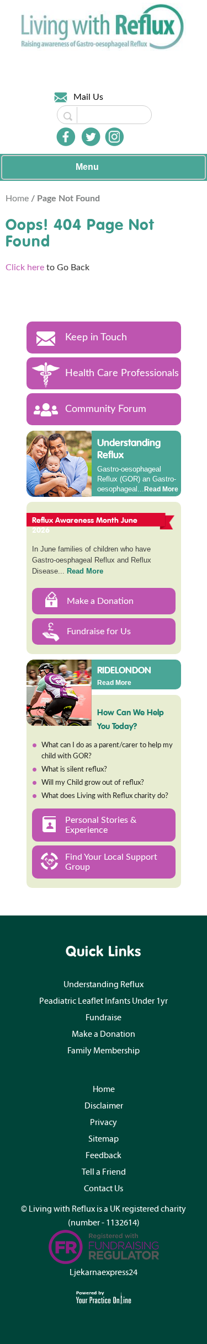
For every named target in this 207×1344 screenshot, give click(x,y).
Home (18, 198)
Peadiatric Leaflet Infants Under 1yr (103, 1001)
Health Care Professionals (122, 373)
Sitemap (103, 1139)
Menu (87, 167)
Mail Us (88, 97)
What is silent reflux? (74, 769)
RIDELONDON (124, 669)
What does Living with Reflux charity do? (104, 796)
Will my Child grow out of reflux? (92, 782)
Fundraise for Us (99, 631)
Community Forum (105, 409)
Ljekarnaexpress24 (103, 1272)
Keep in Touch (96, 337)
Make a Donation (100, 601)
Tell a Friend (104, 1172)
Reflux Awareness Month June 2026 (85, 525)
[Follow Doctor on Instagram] (114, 136)
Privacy (103, 1122)
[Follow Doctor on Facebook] (65, 136)
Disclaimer (103, 1106)
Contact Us (103, 1188)
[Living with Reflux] (104, 26)
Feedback (103, 1155)
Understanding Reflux (129, 448)
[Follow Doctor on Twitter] (91, 136)
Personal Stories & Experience (100, 825)
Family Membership (103, 1051)
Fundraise (103, 1017)
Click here (25, 267)
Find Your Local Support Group (111, 862)
